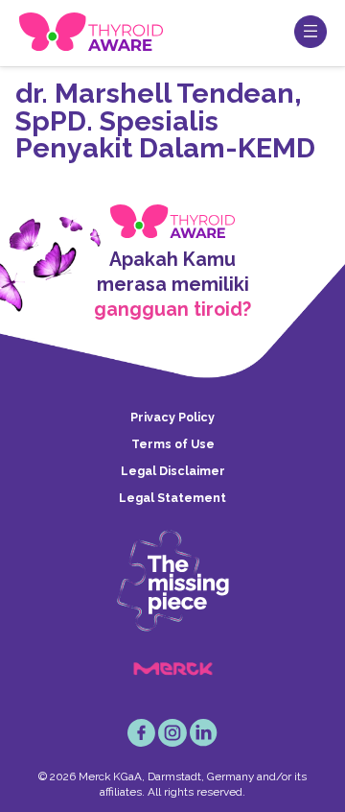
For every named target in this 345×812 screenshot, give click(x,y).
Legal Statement (172, 497)
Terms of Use (173, 444)
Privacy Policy (172, 417)
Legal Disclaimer (173, 471)
